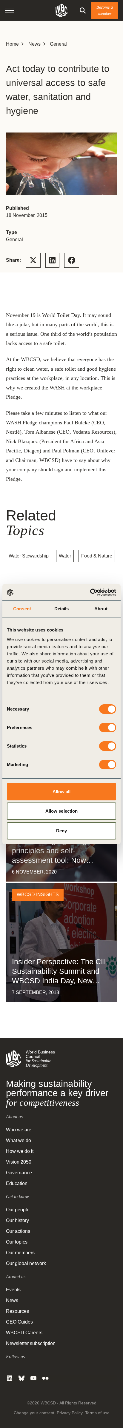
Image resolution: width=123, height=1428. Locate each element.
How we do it (19, 1151)
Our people (18, 1209)
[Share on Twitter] (33, 260)
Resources (17, 1311)
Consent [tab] (22, 608)
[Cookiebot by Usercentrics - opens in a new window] (90, 592)
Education (16, 1183)
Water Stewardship (29, 555)
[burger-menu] (9, 10)
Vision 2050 (18, 1161)
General (58, 44)
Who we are (18, 1129)
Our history (17, 1220)
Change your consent (34, 1412)
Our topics (16, 1241)
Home (12, 44)
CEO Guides (19, 1321)
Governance (19, 1172)
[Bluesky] (21, 1378)
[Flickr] (45, 1378)
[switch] (107, 727)
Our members (20, 1252)
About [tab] (100, 608)
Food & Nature (96, 555)
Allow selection (61, 811)
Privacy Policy (70, 1412)
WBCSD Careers (24, 1332)
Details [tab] (61, 608)
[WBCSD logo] (61, 10)
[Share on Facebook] (71, 260)
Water (65, 555)
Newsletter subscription (31, 1343)
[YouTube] (33, 1378)
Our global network (26, 1263)
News (34, 44)
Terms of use (97, 1412)
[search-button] (83, 10)
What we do (18, 1140)
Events (13, 1289)
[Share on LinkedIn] (52, 260)
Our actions (18, 1231)
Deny (61, 830)
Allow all (62, 791)
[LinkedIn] (9, 1378)
